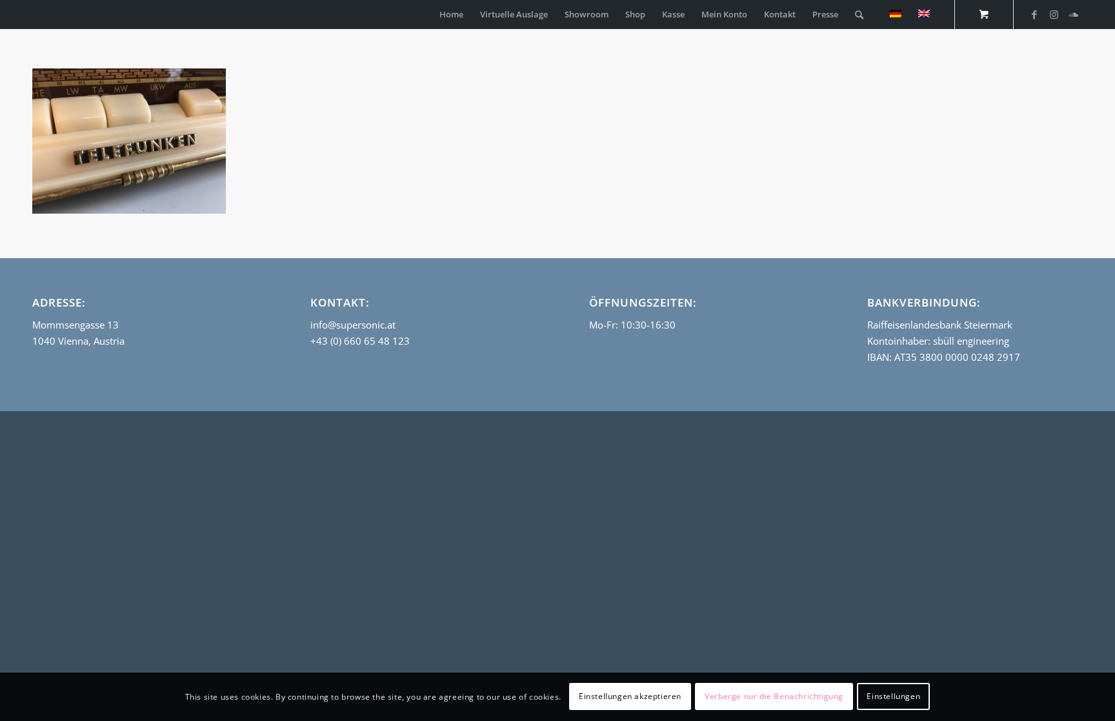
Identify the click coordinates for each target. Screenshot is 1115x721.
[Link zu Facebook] (1034, 14)
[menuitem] (451, 14)
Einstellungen (893, 696)
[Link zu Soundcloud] (1073, 14)
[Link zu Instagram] (1053, 14)
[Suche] (859, 14)
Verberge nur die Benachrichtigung (774, 696)
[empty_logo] (35, 14)
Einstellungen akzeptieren (630, 696)
